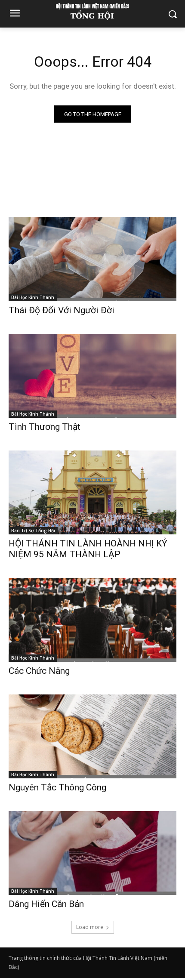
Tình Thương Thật (44, 427)
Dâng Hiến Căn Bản (46, 904)
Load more (89, 927)
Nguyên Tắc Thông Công (57, 787)
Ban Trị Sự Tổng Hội (33, 531)
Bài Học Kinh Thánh (32, 297)
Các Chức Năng (39, 671)
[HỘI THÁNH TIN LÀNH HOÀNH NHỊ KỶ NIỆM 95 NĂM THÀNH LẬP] (92, 492)
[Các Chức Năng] (92, 620)
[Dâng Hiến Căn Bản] (92, 853)
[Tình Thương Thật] (92, 376)
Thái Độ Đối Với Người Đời (61, 310)
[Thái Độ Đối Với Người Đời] (92, 259)
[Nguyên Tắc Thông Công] (92, 736)
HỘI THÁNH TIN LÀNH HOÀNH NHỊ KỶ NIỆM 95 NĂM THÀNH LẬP (88, 548)
